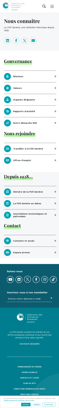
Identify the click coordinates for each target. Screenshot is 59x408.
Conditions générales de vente (29, 389)
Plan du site (29, 383)
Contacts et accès (29, 378)
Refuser (36, 404)
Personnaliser (48, 404)
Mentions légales (29, 394)
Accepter (26, 404)
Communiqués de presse (29, 367)
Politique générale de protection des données (19, 400)
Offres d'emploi (29, 372)
